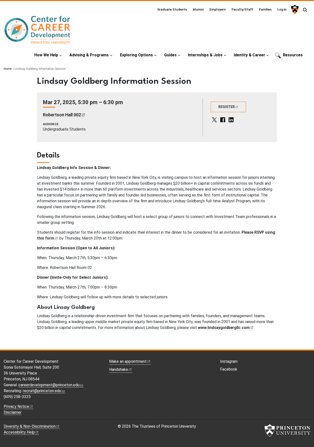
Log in (282, 9)
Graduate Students (172, 9)
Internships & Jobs (205, 55)
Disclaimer (13, 412)
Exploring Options (136, 55)
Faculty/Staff (242, 9)
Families (265, 9)
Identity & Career (249, 55)
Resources (293, 55)
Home (8, 69)
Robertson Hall (62, 114)
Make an (128, 361)
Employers (217, 9)
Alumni (198, 9)
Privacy (16, 406)
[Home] (37, 32)
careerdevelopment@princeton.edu (48, 385)
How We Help (46, 55)
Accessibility (19, 432)
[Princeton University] (294, 9)
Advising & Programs (89, 55)
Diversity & (30, 426)
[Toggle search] (304, 10)
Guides (170, 55)
